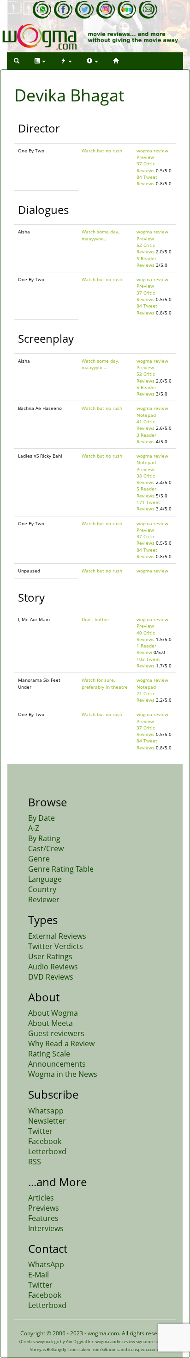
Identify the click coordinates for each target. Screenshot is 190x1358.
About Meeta (50, 1023)
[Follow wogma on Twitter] (84, 9)
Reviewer (43, 899)
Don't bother (95, 619)
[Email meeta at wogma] (148, 9)
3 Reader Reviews (146, 438)
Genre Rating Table (61, 869)
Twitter (40, 1131)
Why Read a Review (61, 1043)
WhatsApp (46, 1264)
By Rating (44, 838)
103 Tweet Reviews (148, 662)
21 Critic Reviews (146, 696)
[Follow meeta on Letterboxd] (127, 9)
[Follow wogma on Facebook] (63, 9)
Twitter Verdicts (55, 946)
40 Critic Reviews (146, 635)
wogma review (152, 150)
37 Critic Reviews (146, 166)
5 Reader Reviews (146, 261)
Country (42, 889)
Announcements (57, 1064)
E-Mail (38, 1275)
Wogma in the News (62, 1074)
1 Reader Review (146, 648)
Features (43, 1218)
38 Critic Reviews (146, 478)
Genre (39, 859)
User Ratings (50, 956)
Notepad (146, 415)
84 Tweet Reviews (147, 180)
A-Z (33, 828)
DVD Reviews (50, 977)
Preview (145, 157)
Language (45, 879)
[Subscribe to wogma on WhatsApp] (42, 9)
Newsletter (47, 1121)
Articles (41, 1198)
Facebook (44, 1141)
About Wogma (53, 1013)
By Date (41, 818)
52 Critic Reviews (146, 248)
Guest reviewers (56, 1033)
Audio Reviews (53, 967)
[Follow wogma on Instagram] (105, 9)
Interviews (46, 1228)
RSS (34, 1162)
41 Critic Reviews (146, 424)
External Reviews (57, 936)
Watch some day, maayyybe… (100, 234)
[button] (16, 60)
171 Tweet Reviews (148, 505)
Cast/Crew (46, 848)
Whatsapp (46, 1111)
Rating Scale (49, 1054)
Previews (43, 1208)
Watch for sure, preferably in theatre (105, 683)
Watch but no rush (102, 150)
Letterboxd (47, 1151)
